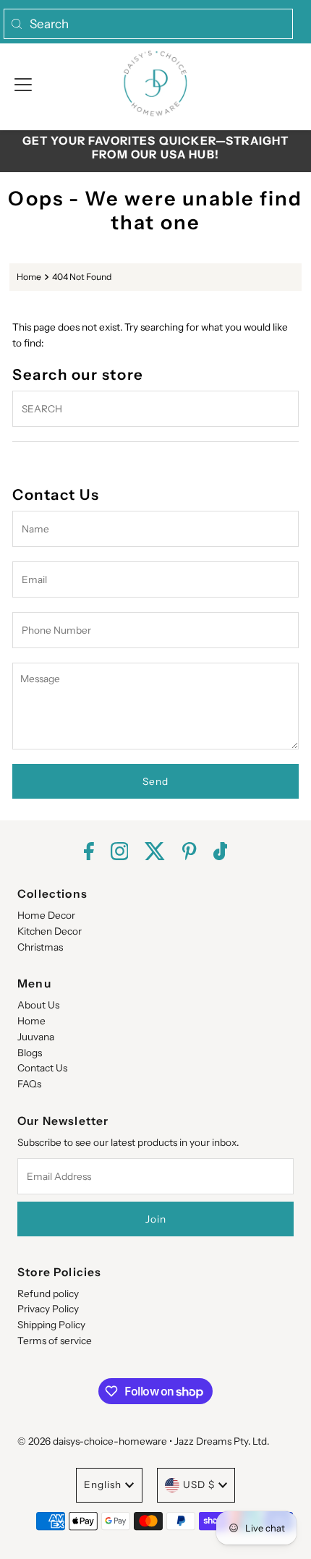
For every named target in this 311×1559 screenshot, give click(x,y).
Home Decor (46, 915)
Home (29, 276)
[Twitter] (155, 852)
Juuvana (35, 1036)
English (103, 1484)
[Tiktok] (220, 852)
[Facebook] (89, 852)
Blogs (29, 1052)
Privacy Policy (48, 1308)
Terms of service (54, 1340)
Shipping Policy (51, 1324)
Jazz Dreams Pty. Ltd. (221, 1441)
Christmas (40, 947)
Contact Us (42, 1068)
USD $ (199, 1484)
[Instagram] (120, 852)
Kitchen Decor (49, 931)
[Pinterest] (189, 852)
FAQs (29, 1083)
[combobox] (148, 23)
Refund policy (48, 1293)
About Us (38, 1005)
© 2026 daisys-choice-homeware (92, 1441)
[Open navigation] (23, 83)
